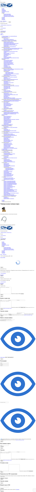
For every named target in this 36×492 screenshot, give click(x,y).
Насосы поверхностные (7, 117)
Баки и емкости (6, 55)
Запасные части (6, 45)
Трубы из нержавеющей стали (8, 175)
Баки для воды (6, 38)
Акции (3, 8)
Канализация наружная (9, 169)
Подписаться (2, 478)
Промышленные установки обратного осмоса (11, 51)
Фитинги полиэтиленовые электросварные (10, 191)
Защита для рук (6, 151)
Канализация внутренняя (9, 168)
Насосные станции (7, 118)
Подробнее (2, 283)
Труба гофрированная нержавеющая (9, 165)
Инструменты (6, 81)
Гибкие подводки (6, 163)
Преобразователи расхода (8, 160)
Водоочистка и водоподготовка (8, 15)
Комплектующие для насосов (8, 124)
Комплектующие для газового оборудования (10, 127)
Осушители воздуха (7, 95)
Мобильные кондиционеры (8, 93)
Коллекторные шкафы (7, 88)
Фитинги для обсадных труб (8, 187)
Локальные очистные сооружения (9, 16)
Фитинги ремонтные (7, 193)
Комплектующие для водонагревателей (10, 46)
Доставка (3, 17)
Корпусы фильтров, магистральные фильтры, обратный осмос (13, 48)
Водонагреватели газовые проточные (9, 44)
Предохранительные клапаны (8, 140)
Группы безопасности (7, 137)
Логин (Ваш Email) (3, 319)
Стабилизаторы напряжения (8, 154)
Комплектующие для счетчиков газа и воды (10, 157)
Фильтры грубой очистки (8, 141)
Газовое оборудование (7, 247)
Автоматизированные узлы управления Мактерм (9, 36)
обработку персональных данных (7, 308)
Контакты (3, 19)
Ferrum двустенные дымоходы (8, 63)
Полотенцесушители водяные (8, 133)
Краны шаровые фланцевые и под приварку (12, 73)
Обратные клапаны (7, 139)
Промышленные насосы (7, 120)
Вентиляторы (6, 96)
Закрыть (2, 267)
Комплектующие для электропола (9, 198)
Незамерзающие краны (7, 74)
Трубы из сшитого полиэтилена (8, 174)
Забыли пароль (2, 357)
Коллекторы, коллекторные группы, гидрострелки (11, 85)
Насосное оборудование (7, 14)
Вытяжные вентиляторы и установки (9, 97)
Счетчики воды (6, 156)
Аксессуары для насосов (7, 121)
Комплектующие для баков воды (9, 39)
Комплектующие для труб (8, 176)
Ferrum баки (5, 65)
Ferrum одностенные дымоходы (8, 62)
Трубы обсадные (6, 166)
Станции (5, 109)
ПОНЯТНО (2, 491)
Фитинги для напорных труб (8, 185)
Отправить (2, 446)
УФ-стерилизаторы (7, 50)
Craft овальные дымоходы (8, 61)
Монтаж (3, 12)
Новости (3, 251)
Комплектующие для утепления (8, 179)
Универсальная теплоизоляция (8, 177)
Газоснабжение (6, 126)
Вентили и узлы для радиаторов (8, 69)
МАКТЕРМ (4, 10)
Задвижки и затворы (7, 70)
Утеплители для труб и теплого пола (9, 178)
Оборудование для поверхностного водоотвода (9, 40)
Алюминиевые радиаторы (8, 143)
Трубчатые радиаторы (7, 145)
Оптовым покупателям (5, 11)
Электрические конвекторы (8, 91)
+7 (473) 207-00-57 (3, 273)
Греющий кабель (6, 197)
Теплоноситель (6, 83)
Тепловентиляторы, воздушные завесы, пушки (11, 94)
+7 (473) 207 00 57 (3, 235)
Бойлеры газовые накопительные (9, 42)
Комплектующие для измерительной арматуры (11, 79)
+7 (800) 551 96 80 (3, 232)
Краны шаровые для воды (9, 72)
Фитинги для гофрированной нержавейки (10, 184)
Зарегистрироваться (10, 357)
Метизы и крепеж (4, 114)
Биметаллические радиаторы (8, 144)
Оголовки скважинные (7, 122)
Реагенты (5, 56)
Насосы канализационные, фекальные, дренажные (11, 119)
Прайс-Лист (4, 243)
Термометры (6, 77)
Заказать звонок (3, 239)
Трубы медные (6, 170)
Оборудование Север (7, 86)
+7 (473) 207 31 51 (8, 232)
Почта (1, 21)
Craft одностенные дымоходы (8, 60)
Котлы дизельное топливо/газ (8, 104)
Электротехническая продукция (8, 82)
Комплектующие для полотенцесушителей (10, 135)
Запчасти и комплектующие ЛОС (9, 110)
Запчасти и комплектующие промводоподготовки (11, 57)
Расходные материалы (7, 84)
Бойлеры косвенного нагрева (8, 41)
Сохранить (22, 293)
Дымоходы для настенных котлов (9, 64)
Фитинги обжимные (7, 188)
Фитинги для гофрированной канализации (10, 183)
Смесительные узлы (7, 87)
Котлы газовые (6, 102)
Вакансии (3, 18)
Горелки (5, 106)
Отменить (6, 478)
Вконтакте (5, 21)
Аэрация (5, 52)
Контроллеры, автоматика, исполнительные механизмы (12, 100)
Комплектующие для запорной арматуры (10, 75)
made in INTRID (2, 257)
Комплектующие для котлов (8, 108)
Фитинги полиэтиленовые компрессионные (10, 189)
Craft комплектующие (7, 66)
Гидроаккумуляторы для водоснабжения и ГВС (11, 112)
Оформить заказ (23, 307)
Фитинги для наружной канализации (9, 186)
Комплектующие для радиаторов (9, 147)
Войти (6, 357)
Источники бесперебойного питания (9, 153)
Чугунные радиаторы (7, 146)
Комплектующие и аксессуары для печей (10, 130)
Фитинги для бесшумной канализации (9, 181)
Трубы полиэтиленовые (7, 173)
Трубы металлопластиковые (8, 171)
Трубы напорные (6, 172)
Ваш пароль (2, 320)
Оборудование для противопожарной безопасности (11, 132)
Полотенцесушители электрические (9, 134)
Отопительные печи (7, 129)
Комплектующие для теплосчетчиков (9, 161)
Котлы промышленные (7, 105)
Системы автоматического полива (7, 149)
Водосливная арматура (5, 58)
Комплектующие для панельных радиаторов (10, 148)
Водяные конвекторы (7, 90)
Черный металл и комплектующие (9, 194)
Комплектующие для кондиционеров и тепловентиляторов (13, 98)
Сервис (3, 13)
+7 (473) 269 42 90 (3, 31)
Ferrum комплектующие (7, 67)
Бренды (3, 9)
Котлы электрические (7, 103)
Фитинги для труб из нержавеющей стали (10, 195)
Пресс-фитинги (6, 192)
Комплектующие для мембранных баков (10, 113)
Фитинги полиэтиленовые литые (9, 190)
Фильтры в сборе (6, 53)
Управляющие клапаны (7, 54)
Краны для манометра (7, 78)
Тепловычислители (7, 159)
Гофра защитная (6, 164)
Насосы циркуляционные (8, 116)
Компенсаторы (6, 138)
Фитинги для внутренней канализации (10, 182)
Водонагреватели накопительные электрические (11, 43)
